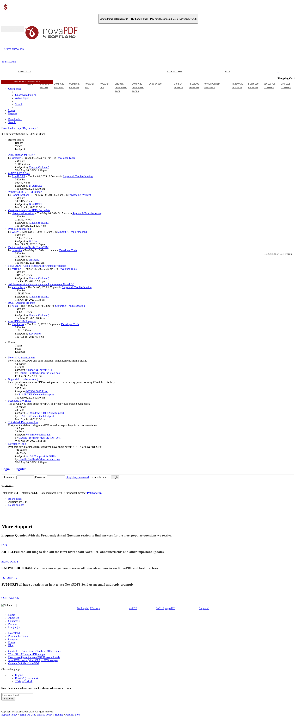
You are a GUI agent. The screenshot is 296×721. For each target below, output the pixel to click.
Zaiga (15, 305)
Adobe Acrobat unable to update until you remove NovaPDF (41, 284)
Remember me (99, 477)
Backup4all (83, 608)
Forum (11, 642)
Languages (14, 627)
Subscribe (8, 698)
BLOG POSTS (9, 561)
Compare (13, 639)
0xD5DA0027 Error (19, 173)
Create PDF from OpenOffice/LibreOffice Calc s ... (36, 651)
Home (11, 614)
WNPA (16, 231)
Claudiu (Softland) (39, 167)
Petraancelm (94, 492)
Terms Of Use (27, 714)
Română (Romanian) (26, 678)
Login (5, 469)
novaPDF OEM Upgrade (22, 321)
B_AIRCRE (18, 176)
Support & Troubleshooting (78, 176)
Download (14, 632)
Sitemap (59, 714)
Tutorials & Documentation (23, 422)
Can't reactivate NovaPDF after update (29, 210)
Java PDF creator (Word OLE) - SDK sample (33, 660)
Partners (12, 624)
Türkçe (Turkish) (24, 681)
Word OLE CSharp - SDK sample (26, 654)
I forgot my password (77, 477)
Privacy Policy (45, 714)
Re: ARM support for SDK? (41, 456)
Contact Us (14, 620)
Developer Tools (66, 157)
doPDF (133, 608)
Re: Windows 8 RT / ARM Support (45, 413)
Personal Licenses (18, 636)
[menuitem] (22, 98)
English (19, 675)
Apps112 (170, 608)
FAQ (4, 545)
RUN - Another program (21, 302)
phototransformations (23, 213)
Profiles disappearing (19, 228)
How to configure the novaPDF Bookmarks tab (34, 657)
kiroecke (16, 157)
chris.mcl (16, 268)
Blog (11, 645)
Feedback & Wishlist (79, 194)
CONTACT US (10, 597)
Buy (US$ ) (12, 29)
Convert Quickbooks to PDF (23, 663)
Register (20, 469)
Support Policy (9, 714)
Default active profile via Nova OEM (28, 247)
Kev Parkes (18, 324)
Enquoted (204, 608)
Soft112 (160, 608)
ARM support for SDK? (21, 154)
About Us (13, 617)
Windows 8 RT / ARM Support (25, 191)
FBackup (95, 608)
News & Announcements (21, 357)
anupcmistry (18, 287)
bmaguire (17, 250)
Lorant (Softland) (21, 194)
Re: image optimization (38, 434)
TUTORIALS (9, 577)
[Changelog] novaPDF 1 (39, 369)
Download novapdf (11, 128)
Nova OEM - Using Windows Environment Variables (37, 265)
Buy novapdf (30, 128)
